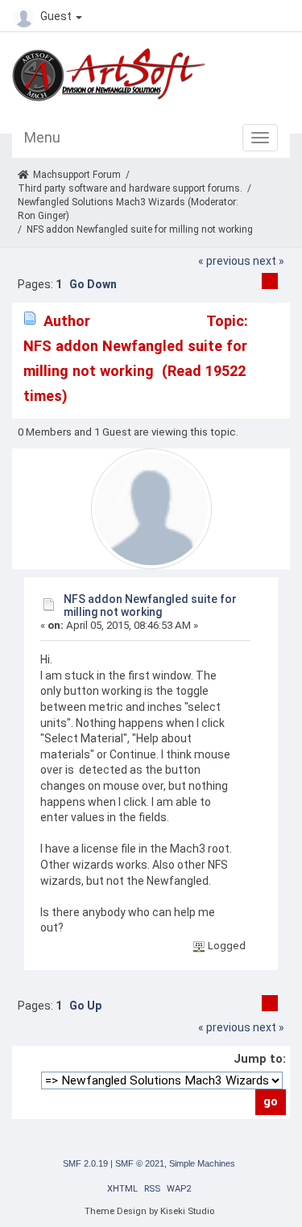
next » (268, 260)
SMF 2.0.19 (85, 1163)
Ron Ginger (42, 215)
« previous (224, 260)
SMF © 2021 (139, 1163)
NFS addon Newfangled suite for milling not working (150, 605)
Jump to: (260, 1058)
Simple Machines (202, 1163)
